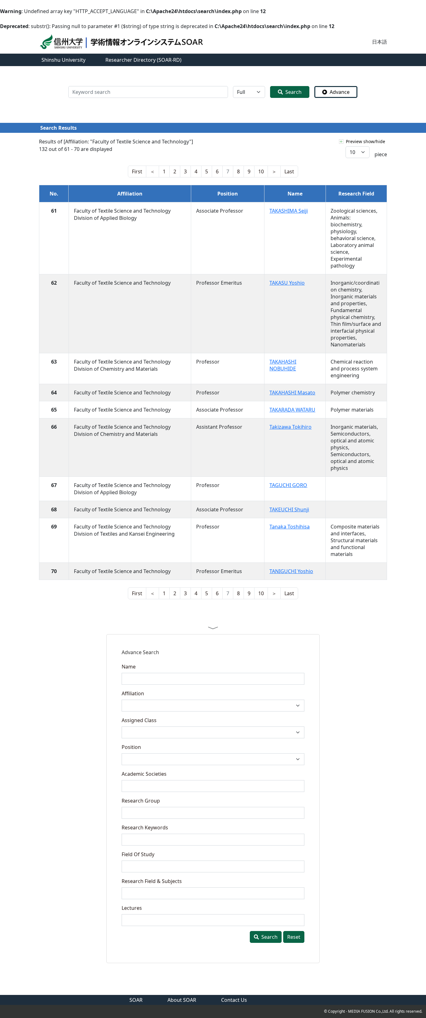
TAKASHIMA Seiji (288, 210)
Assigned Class (139, 720)
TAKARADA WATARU (292, 409)
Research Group (141, 800)
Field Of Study (138, 854)
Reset (293, 937)
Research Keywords (145, 827)
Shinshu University (63, 59)
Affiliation (133, 693)
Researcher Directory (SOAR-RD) (143, 59)
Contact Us (234, 999)
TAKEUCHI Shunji (289, 509)
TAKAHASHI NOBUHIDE (282, 365)
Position (131, 747)
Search (293, 92)
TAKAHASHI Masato (292, 392)
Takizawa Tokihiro (290, 426)
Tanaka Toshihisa (289, 526)
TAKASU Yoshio (287, 282)
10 (261, 171)
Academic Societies (144, 773)
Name (129, 666)
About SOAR (181, 999)
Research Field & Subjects (152, 881)
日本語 (379, 41)
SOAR (136, 999)
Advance (340, 92)
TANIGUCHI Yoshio (291, 571)
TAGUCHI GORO (288, 485)
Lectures (132, 908)
